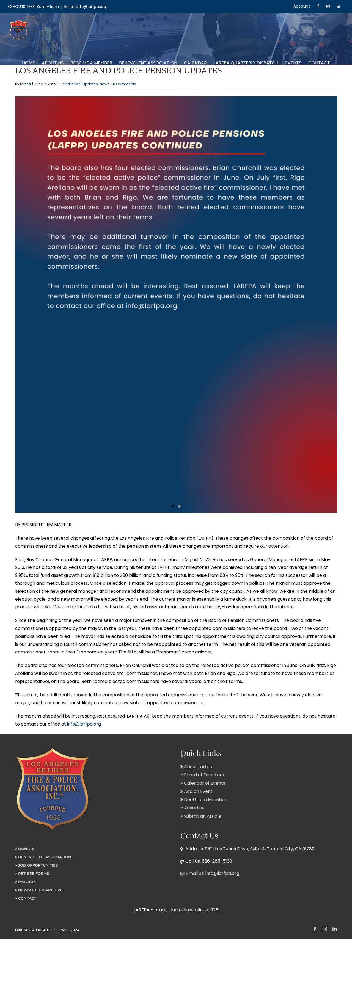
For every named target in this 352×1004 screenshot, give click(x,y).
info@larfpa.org (84, 724)
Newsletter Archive (39, 890)
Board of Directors (203, 775)
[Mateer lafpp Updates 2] (176, 304)
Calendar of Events (204, 783)
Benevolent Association (44, 857)
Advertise (194, 808)
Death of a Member (205, 799)
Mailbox (26, 881)
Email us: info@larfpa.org (212, 873)
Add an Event (198, 791)
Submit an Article (202, 816)
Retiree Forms (33, 873)
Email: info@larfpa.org (84, 6)
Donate (26, 848)
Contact (26, 898)
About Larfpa (197, 766)
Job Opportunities (37, 865)
